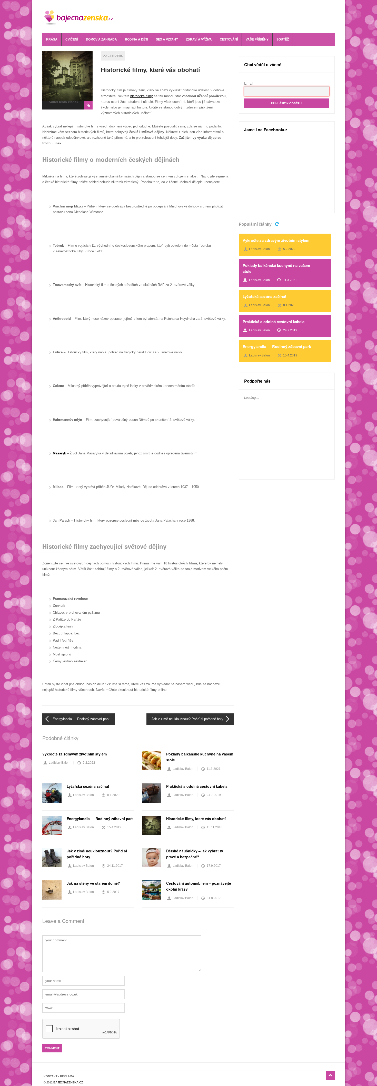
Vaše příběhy (257, 39)
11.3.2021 (214, 769)
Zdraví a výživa (199, 39)
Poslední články (277, 223)
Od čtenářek (113, 55)
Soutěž (282, 39)
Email (248, 83)
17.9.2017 (214, 866)
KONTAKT (50, 1076)
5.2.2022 (89, 762)
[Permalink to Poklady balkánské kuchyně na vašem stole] (151, 760)
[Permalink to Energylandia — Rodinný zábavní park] (52, 825)
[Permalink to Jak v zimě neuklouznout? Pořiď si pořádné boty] (52, 857)
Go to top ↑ (330, 1075)
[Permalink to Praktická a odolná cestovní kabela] (151, 793)
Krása (51, 39)
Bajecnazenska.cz (82, 16)
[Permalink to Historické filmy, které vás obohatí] (67, 76)
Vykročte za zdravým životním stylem (74, 753)
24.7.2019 (214, 795)
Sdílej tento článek (63, 102)
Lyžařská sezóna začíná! (88, 786)
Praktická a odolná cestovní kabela (196, 786)
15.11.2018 (214, 827)
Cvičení (71, 39)
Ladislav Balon (59, 762)
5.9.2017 (113, 892)
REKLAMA (67, 1076)
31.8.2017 (214, 898)
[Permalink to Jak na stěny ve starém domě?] (52, 890)
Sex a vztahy (167, 39)
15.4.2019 (114, 827)
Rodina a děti (136, 39)
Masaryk (59, 453)
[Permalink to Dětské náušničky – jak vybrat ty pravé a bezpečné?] (151, 857)
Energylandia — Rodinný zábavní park (81, 719)
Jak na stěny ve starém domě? (93, 883)
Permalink (88, 105)
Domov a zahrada (101, 39)
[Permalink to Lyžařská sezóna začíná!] (52, 793)
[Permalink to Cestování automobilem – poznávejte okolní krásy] (151, 890)
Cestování (229, 39)
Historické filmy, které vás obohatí (150, 69)
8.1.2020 (113, 795)
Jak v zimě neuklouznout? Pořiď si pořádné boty (187, 719)
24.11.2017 (115, 866)
